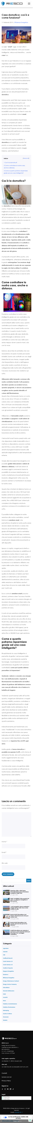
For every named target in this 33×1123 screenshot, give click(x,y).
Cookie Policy (6, 1099)
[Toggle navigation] (29, 3)
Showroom (6, 1017)
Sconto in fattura (7, 1013)
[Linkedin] (10, 1089)
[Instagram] (5, 1089)
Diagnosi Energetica (8, 971)
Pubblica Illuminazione (9, 1007)
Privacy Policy (6, 1080)
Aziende (5, 951)
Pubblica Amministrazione (10, 1003)
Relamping (6, 1010)
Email (4, 852)
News (4, 1000)
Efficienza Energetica (21, 22)
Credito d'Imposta (8, 968)
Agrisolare (5, 948)
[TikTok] (13, 1089)
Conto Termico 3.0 (8, 964)
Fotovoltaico (6, 987)
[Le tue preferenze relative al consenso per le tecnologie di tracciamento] (30, 1120)
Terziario (5, 1020)
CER (4, 955)
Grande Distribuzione (8, 990)
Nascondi (26, 158)
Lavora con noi (6, 1077)
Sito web (5, 863)
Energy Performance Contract (11, 981)
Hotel (4, 994)
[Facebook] (2, 1089)
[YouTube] (7, 1089)
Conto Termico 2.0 (8, 961)
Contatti (4, 1073)
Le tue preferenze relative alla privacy (18, 1117)
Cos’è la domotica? (10, 162)
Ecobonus (5, 974)
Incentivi (5, 997)
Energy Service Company (10, 984)
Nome (4, 842)
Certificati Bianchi (7, 958)
